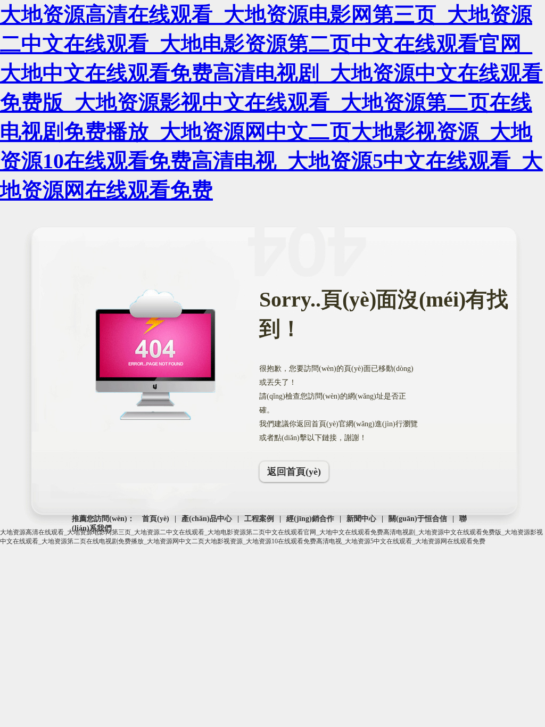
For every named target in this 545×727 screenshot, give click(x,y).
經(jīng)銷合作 (310, 519)
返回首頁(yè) (294, 471)
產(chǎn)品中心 (206, 519)
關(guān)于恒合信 (418, 519)
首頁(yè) (155, 519)
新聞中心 (361, 519)
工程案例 (259, 519)
